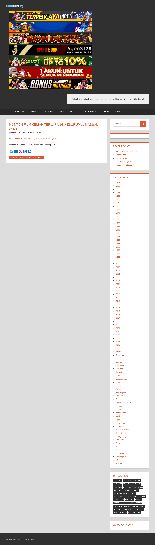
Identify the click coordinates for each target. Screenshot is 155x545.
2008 (118, 287)
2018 (118, 321)
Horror (118, 409)
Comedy (119, 372)
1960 (118, 186)
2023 (118, 338)
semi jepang (121, 436)
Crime (118, 375)
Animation (120, 358)
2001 (118, 264)
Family (118, 386)
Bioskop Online (35, 132)
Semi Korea (121, 440)
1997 (118, 254)
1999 (118, 257)
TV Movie (120, 453)
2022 (118, 335)
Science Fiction (122, 430)
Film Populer (121, 392)
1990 (118, 230)
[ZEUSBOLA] (50, 32)
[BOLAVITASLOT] (50, 66)
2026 (118, 348)
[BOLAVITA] (50, 43)
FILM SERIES (47, 112)
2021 (118, 331)
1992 (118, 237)
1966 (118, 196)
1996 (118, 250)
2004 (118, 274)
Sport (118, 447)
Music (118, 416)
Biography (120, 365)
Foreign (119, 399)
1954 (118, 182)
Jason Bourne (121, 413)
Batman (119, 362)
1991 (118, 233)
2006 (118, 281)
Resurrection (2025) (124, 165)
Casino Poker (121, 369)
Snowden (119, 443)
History (119, 406)
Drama (118, 382)
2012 (118, 301)
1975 (118, 203)
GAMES (117, 112)
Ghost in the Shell (123, 402)
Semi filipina (121, 433)
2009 (118, 291)
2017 (118, 318)
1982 (118, 216)
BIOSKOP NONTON (16, 112)
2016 (118, 315)
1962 (118, 189)
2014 (118, 308)
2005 (118, 277)
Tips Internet (90, 112)
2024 (118, 342)
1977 (118, 209)
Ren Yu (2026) (122, 158)
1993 (118, 240)
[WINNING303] (50, 77)
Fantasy (119, 389)
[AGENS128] (50, 54)
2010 (118, 294)
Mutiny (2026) (121, 155)
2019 (118, 325)
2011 (118, 298)
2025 (118, 345)
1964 (118, 193)
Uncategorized (122, 457)
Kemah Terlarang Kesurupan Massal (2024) (27, 157)
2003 (118, 270)
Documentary (121, 379)
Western (119, 463)
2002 (118, 267)
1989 (118, 226)
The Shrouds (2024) (124, 161)
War (117, 460)
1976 (118, 206)
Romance (120, 426)
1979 (118, 213)
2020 (118, 328)
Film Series (120, 396)
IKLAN (127, 112)
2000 (118, 260)
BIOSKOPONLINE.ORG (123, 525)
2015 (118, 311)
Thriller (119, 450)
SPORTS (105, 112)
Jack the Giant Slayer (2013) (128, 151)
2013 (118, 304)
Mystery (119, 419)
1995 (118, 247)
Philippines (120, 423)
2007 (118, 284)
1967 (118, 199)
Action (118, 352)
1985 (118, 220)
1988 (118, 223)
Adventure (120, 355)
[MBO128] (50, 20)
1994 (118, 243)
